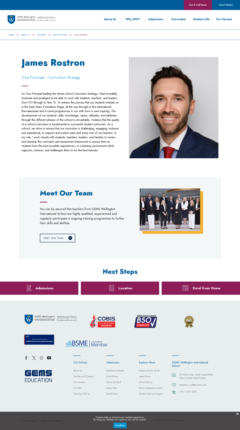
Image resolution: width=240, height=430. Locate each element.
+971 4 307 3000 (188, 391)
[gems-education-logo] (38, 376)
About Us (110, 19)
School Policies (145, 382)
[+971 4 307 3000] (174, 394)
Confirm (120, 425)
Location (125, 288)
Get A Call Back (198, 4)
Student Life (201, 19)
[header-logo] (31, 19)
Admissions (155, 19)
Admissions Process (115, 370)
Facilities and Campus (83, 376)
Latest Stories (145, 376)
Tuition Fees (111, 388)
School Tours (112, 394)
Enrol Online (226, 4)
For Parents (224, 19)
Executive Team (60, 35)
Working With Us (81, 394)
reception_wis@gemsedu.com (193, 384)
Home (11, 35)
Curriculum (178, 19)
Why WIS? (133, 19)
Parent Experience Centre (150, 388)
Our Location (79, 382)
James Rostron (80, 35)
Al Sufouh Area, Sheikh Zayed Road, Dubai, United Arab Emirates (196, 376)
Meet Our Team (53, 238)
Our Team (41, 35)
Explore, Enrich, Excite (149, 370)
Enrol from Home (206, 288)
